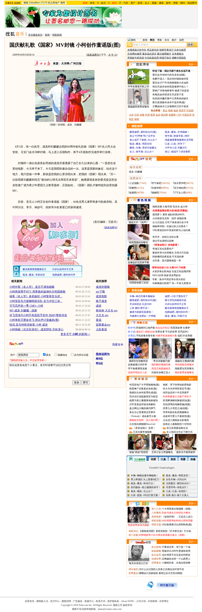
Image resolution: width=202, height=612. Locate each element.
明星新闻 (57, 34)
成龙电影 (101, 296)
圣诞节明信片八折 (137, 372)
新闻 (47, 34)
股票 (152, 114)
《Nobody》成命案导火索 (142, 416)
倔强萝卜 (157, 214)
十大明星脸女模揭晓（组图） (177, 508)
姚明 (136, 119)
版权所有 (127, 605)
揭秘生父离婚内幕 (184, 361)
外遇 (147, 114)
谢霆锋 (172, 114)
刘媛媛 (138, 171)
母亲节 (182, 110)
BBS (182, 3)
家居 (140, 3)
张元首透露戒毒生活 (177, 428)
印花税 (190, 110)
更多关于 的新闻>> (75, 334)
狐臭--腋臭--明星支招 (141, 143)
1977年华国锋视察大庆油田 (174, 82)
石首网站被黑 (134, 53)
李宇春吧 (156, 183)
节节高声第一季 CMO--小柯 (26, 305)
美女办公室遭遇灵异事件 (142, 412)
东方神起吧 (180, 188)
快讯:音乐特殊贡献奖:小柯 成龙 (28, 324)
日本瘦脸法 (178, 53)
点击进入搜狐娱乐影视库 (176, 420)
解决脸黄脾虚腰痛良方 (177, 308)
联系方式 (100, 601)
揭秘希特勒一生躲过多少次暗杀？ (170, 226)
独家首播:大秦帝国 (162, 206)
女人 (147, 3)
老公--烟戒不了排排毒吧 (177, 151)
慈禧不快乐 (165, 57)
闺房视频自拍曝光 (138, 242)
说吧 (181, 40)
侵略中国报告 (179, 57)
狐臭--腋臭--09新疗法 (176, 316)
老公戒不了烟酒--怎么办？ (143, 139)
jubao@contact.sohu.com (110, 609)
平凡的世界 (171, 331)
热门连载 (133, 535)
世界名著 (160, 331)
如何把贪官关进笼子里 (172, 94)
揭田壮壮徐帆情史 (138, 361)
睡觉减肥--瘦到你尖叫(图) (143, 132)
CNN (178, 114)
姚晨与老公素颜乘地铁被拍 (143, 400)
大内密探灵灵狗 (160, 218)
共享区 (131, 335)
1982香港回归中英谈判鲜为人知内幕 (171, 230)
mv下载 (100, 291)
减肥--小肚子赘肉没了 (176, 296)
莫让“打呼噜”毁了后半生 (142, 136)
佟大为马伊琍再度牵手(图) (177, 388)
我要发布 (117, 344)
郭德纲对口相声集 (145, 327)
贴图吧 (133, 192)
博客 (175, 3)
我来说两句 (93, 54)
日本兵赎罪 (180, 49)
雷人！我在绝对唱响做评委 (174, 78)
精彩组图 (156, 520)
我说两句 (192, 3)
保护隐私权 (113, 601)
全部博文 (164, 601)
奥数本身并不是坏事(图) (172, 102)
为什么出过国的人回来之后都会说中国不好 (161, 569)
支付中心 (55, 601)
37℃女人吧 (180, 192)
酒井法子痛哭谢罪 (185, 452)
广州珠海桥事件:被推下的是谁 (173, 90)
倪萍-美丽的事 (178, 218)
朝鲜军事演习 (166, 49)
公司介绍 (141, 601)
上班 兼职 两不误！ (140, 308)
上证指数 (134, 183)
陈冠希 (164, 114)
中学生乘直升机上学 (138, 86)
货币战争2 (183, 331)
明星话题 (156, 524)
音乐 (167, 40)
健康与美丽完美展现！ (141, 312)
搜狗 (62, 2)
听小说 (131, 331)
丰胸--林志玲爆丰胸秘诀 (142, 296)
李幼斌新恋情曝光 (184, 364)
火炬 (131, 114)
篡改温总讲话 (149, 53)
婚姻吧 (155, 192)
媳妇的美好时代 (176, 214)
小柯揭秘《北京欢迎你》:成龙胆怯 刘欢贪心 (36, 329)
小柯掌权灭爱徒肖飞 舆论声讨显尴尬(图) (34, 320)
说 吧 (148, 159)
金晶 (158, 114)
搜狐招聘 (66, 601)
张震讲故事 (176, 327)
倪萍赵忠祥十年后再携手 (176, 392)
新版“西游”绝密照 (138, 452)
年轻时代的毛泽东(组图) (172, 74)
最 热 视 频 (144, 200)
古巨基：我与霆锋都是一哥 (166, 260)
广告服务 (77, 601)
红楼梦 (186, 327)
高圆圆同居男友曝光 (138, 106)
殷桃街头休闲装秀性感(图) (143, 392)
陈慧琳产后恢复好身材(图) (143, 388)
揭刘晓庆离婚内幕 (161, 364)
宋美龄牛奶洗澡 (135, 57)
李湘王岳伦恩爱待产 (163, 248)
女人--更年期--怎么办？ (142, 151)
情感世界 (156, 558)
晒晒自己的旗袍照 (148, 573)
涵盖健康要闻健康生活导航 (179, 139)
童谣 (98, 320)
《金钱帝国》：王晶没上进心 (177, 516)
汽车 (125, 3)
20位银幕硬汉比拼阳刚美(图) (177, 524)
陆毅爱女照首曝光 (184, 368)
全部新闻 (152, 601)
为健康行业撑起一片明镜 (143, 316)
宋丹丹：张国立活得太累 (165, 237)
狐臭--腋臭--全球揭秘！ (177, 132)
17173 (43, 2)
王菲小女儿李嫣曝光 (162, 452)
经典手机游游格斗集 (166, 335)
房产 (133, 3)
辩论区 (99, 363)
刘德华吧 (156, 188)
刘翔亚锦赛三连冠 (138, 282)
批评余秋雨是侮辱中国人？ (174, 86)
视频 (154, 3)
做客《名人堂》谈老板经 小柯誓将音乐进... (35, 296)
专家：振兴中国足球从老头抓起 (168, 279)
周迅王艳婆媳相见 (161, 368)
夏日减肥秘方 (164, 53)
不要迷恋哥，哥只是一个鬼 (176, 547)
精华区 (99, 358)
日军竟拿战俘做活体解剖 (142, 404)
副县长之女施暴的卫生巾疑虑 (173, 106)
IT (120, 3)
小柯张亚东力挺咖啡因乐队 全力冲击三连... (35, 301)
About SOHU (127, 601)
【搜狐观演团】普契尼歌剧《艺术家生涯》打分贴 (165, 531)
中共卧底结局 (152, 57)
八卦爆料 (156, 512)
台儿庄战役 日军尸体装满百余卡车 (170, 222)
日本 (136, 114)
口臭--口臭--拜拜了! (175, 143)
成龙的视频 (103, 286)
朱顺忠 (156, 94)
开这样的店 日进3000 (141, 304)
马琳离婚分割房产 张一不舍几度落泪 (171, 283)
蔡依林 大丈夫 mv (107, 310)
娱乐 (103, 3)
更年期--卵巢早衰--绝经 (177, 136)
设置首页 (29, 601)
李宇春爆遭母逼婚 (137, 368)
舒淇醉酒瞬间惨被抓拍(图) (177, 400)
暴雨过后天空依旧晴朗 (170, 573)
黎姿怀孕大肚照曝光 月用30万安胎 (170, 252)
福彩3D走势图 (185, 335)
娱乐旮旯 (156, 554)
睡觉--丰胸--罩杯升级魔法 (143, 147)
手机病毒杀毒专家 (145, 335)
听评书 (131, 327)
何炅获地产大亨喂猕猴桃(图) (144, 384)
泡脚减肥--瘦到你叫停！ (177, 312)
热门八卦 (156, 508)
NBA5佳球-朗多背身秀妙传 (166, 275)
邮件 (168, 3)
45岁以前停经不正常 (175, 304)
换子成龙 (101, 301)
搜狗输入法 (42, 601)
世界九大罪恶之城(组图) (175, 408)
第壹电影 (156, 516)
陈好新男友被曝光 (184, 372)
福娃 (175, 110)
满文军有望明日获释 (163, 241)
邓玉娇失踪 (153, 49)
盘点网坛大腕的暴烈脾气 (142, 408)
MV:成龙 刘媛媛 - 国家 (23, 310)
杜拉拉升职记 (163, 327)
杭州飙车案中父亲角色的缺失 (173, 98)
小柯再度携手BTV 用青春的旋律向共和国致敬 (37, 291)
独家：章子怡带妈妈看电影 (177, 384)
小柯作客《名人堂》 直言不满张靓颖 (31, 286)
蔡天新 (156, 102)
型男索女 (156, 562)
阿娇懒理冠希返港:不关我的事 (168, 256)
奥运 (165, 110)
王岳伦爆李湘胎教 (142, 432)
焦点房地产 (54, 2)
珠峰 (170, 110)
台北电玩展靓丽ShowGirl (142, 424)
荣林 (154, 90)
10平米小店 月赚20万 (176, 147)
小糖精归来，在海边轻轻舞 (176, 562)
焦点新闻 (156, 547)
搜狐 (25, 2)
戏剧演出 (133, 531)
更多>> (192, 64)
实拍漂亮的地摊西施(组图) (177, 404)
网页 (152, 40)
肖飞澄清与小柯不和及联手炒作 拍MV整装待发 (38, 315)
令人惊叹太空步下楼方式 (179, 432)
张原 (154, 98)
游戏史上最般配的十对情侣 (177, 424)
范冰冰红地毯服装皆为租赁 (143, 396)
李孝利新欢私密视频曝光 (176, 412)
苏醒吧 (133, 188)
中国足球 (187, 114)
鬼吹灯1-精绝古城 (145, 331)
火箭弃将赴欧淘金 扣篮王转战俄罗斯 (171, 271)
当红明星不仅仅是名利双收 (176, 554)
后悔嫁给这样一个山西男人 (176, 558)
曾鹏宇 (156, 78)
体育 (92, 3)
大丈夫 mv (102, 315)
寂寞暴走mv (103, 324)
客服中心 (89, 601)
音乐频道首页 (35, 34)
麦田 (165, 214)
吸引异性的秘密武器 (175, 300)
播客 (161, 3)
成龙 (98, 305)
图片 (174, 40)
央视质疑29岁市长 (136, 49)
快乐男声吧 (180, 183)
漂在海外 (133, 569)
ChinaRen (34, 2)
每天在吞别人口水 (138, 563)
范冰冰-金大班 (180, 206)
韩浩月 (156, 86)
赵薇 (142, 114)
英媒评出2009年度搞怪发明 (176, 551)
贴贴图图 (156, 551)
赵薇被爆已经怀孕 (137, 364)
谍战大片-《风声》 (138, 222)
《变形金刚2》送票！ (144, 428)
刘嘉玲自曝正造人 (161, 372)
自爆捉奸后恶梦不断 (138, 262)
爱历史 (156, 74)
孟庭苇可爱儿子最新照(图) (177, 416)
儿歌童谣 (101, 329)
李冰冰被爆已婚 (161, 361)
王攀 (154, 106)
